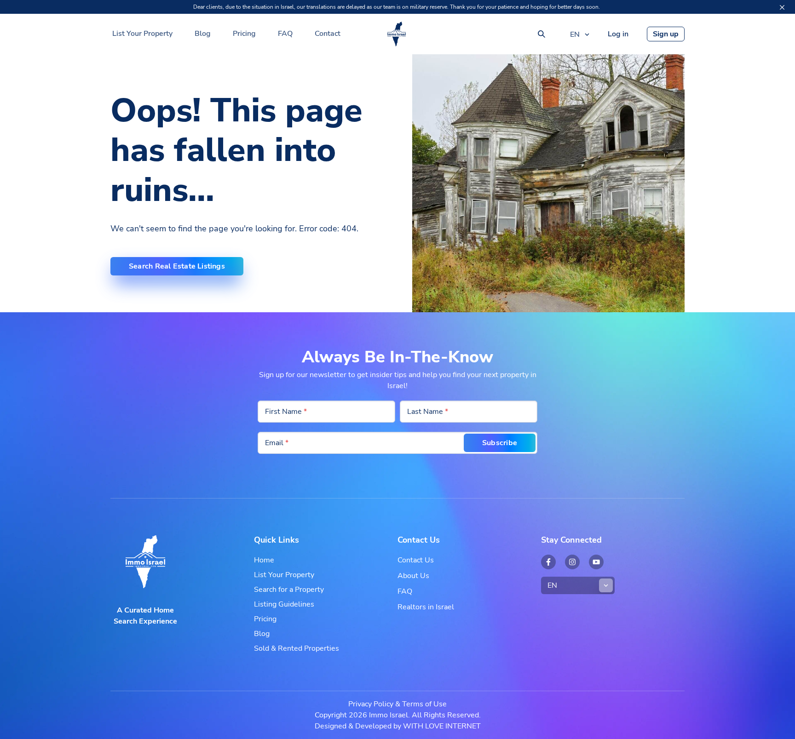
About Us (413, 576)
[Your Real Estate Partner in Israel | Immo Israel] (396, 34)
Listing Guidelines (284, 604)
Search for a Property (289, 589)
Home (264, 560)
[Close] (782, 7)
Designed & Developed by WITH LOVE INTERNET (398, 726)
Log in (618, 34)
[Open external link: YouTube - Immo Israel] (596, 562)
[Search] (541, 34)
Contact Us (416, 560)
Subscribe (499, 443)
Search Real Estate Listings (177, 266)
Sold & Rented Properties (296, 648)
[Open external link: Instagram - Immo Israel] (572, 562)
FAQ (285, 34)
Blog (203, 34)
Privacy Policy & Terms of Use (397, 704)
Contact (327, 34)
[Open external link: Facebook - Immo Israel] (548, 562)
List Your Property (142, 34)
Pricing (244, 34)
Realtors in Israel (426, 607)
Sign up (666, 34)
